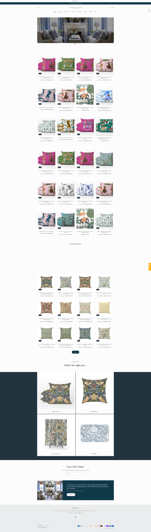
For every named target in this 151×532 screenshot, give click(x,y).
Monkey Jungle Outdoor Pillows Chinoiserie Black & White (66, 202)
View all (75, 352)
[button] (38, 7)
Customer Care (87, 510)
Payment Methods (80, 510)
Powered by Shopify (111, 528)
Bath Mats (94, 453)
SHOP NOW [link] (75, 36)
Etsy (82, 512)
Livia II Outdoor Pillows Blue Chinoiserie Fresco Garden (104, 171)
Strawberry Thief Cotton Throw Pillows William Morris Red (47, 319)
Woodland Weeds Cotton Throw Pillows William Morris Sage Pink (85, 319)
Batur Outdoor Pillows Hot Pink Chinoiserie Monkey (85, 138)
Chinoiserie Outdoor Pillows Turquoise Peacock (66, 232)
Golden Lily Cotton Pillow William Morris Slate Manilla (65, 293)
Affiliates (93, 510)
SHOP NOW (70, 494)
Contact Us (65, 510)
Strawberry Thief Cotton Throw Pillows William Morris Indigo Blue (47, 293)
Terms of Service (77, 512)
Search (56, 510)
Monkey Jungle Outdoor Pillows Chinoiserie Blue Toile (85, 202)
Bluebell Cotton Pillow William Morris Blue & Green (104, 293)
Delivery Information (72, 510)
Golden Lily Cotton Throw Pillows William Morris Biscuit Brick (65, 319)
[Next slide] (78, 44)
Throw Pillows (94, 411)
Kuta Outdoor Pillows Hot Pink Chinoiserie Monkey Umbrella (85, 77)
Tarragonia (106, 528)
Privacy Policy (70, 512)
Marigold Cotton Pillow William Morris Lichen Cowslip (104, 319)
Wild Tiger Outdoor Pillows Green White (66, 137)
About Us (60, 510)
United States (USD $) (42, 527)
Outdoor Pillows (55, 411)
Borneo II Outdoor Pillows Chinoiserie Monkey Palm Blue (104, 108)
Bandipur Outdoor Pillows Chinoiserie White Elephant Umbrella (85, 108)
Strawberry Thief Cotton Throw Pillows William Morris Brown (85, 293)
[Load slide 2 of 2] (75, 44)
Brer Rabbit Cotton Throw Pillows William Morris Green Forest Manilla (65, 345)
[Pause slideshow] (80, 44)
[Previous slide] (70, 44)
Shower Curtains (55, 453)
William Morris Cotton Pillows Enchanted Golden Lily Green (104, 345)
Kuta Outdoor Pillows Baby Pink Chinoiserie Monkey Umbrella (104, 77)
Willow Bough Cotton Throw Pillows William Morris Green (47, 345)
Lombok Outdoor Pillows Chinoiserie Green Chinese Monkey (66, 77)
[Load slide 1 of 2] (73, 44)
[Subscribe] (84, 473)
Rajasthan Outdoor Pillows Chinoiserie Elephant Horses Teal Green (104, 138)
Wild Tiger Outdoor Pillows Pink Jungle (47, 107)
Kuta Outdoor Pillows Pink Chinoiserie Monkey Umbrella (46, 77)
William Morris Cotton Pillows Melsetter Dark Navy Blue (85, 345)
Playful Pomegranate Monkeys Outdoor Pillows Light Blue (47, 138)
